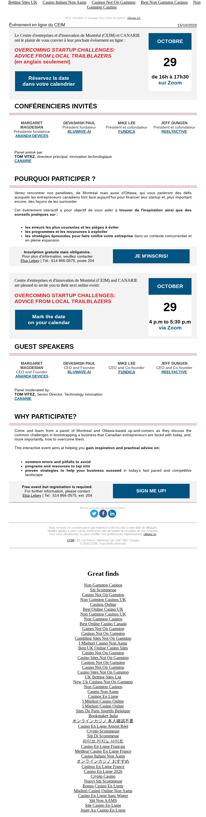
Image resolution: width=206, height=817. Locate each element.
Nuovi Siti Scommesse (103, 781)
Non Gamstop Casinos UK (103, 599)
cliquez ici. (134, 17)
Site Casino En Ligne (103, 805)
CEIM (70, 540)
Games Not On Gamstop (103, 628)
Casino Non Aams (103, 691)
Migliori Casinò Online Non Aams (103, 790)
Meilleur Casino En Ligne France (103, 751)
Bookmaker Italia (103, 715)
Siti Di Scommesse (103, 736)
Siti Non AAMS (103, 800)
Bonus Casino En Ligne (103, 786)
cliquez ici (150, 534)
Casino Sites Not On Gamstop (103, 657)
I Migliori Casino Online (103, 701)
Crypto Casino (103, 776)
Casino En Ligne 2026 (103, 771)
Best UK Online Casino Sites (103, 648)
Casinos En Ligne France (103, 766)
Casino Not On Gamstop (103, 594)
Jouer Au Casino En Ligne (103, 810)
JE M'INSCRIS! (151, 256)
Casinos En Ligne (103, 696)
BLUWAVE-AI (79, 131)
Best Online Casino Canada (103, 623)
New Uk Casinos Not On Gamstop (103, 682)
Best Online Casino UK (103, 609)
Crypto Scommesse (103, 731)
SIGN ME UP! (151, 490)
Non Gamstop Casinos (103, 585)
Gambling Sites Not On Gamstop (103, 638)
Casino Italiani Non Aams (103, 756)
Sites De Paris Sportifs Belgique (103, 711)
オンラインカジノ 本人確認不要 (103, 721)
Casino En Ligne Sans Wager (103, 795)
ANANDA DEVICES (31, 136)
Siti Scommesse (103, 590)
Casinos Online (103, 604)
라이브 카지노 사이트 (103, 741)
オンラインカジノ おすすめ (103, 761)
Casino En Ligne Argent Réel (103, 726)
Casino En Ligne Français (103, 746)
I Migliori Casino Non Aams (103, 643)
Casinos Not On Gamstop (103, 633)
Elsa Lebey (30, 260)
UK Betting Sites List (103, 677)
